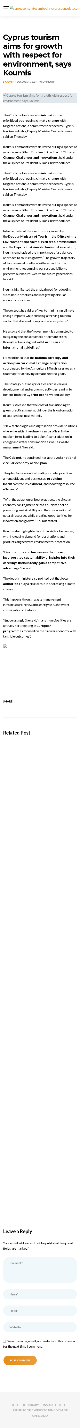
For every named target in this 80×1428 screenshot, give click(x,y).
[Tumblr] (35, 701)
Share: (8, 701)
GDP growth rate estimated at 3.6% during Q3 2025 (35, 1123)
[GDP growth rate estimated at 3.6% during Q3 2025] (40, 1083)
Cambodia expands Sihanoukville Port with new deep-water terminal (36, 883)
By (8, 81)
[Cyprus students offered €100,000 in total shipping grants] (40, 763)
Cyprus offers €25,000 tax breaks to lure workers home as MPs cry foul (39, 1043)
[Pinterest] (40, 701)
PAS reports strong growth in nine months (40, 1200)
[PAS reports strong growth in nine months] (40, 1163)
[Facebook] (19, 701)
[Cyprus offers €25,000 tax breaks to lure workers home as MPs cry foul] (40, 1003)
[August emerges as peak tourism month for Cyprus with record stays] (40, 923)
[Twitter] (24, 701)
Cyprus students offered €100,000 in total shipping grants (36, 803)
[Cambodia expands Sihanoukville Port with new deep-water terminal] (40, 843)
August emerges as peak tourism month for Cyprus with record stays (38, 963)
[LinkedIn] (30, 701)
